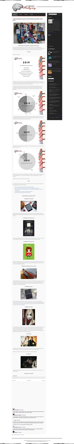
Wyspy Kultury (51, 107)
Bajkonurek (51, 104)
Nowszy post (14, 380)
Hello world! (51, 108)
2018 (23, 48)
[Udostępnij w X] (15, 375)
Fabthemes (31, 441)
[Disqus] (28, 394)
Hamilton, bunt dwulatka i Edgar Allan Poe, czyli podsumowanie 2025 (54, 105)
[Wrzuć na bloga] (14, 375)
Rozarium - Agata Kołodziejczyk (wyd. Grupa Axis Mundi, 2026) (54, 95)
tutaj (25, 214)
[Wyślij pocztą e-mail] (13, 375)
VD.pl (49, 440)
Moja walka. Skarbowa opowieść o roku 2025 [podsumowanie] (54, 102)
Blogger (58, 117)
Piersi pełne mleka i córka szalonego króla (54, 68)
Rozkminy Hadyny (57, 19)
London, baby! (54, 63)
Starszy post (44, 380)
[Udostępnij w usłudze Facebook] (16, 375)
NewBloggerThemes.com (43, 441)
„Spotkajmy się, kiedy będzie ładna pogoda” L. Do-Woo (53, 91)
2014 (16, 48)
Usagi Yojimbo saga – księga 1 (53, 111)
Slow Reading (51, 113)
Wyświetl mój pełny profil (52, 32)
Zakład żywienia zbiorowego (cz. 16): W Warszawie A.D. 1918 (54, 98)
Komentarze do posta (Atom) (19, 434)
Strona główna (29, 380)
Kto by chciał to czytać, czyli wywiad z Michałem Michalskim (54, 85)
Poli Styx (27, 302)
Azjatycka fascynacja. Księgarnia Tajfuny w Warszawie (22, 192)
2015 (18, 48)
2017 (21, 48)
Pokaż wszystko (59, 115)
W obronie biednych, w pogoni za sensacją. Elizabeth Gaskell (24, 191)
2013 (14, 48)
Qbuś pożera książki (52, 83)
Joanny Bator (21, 304)
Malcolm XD (18, 284)
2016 (19, 48)
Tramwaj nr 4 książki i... (52, 110)
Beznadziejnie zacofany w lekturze (54, 97)
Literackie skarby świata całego (54, 100)
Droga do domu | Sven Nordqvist (53, 87)
